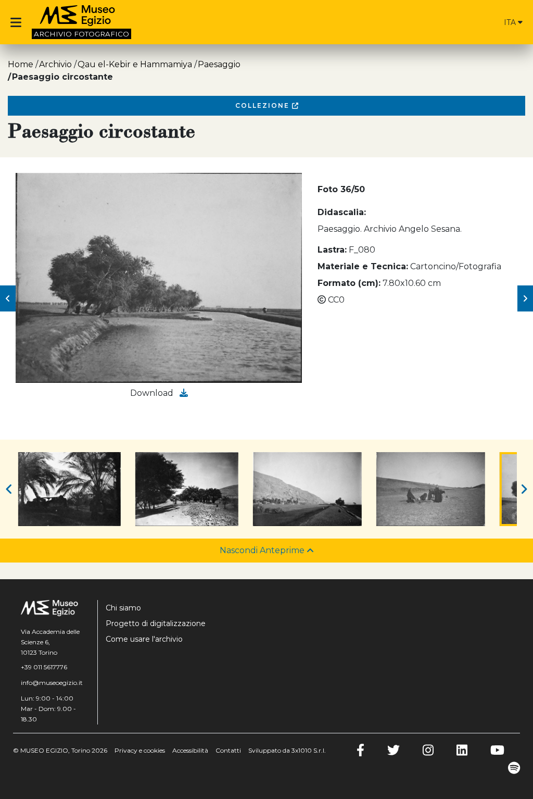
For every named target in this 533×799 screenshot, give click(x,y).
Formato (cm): (349, 283)
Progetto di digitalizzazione (156, 623)
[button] (8, 298)
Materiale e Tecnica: (363, 266)
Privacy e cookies (140, 750)
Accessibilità (190, 750)
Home (20, 64)
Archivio (55, 64)
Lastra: (332, 250)
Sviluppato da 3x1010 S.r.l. (287, 750)
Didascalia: (342, 212)
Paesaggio (219, 64)
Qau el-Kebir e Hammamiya (135, 64)
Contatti (228, 750)
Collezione (263, 105)
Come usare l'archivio (144, 639)
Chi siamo (123, 608)
